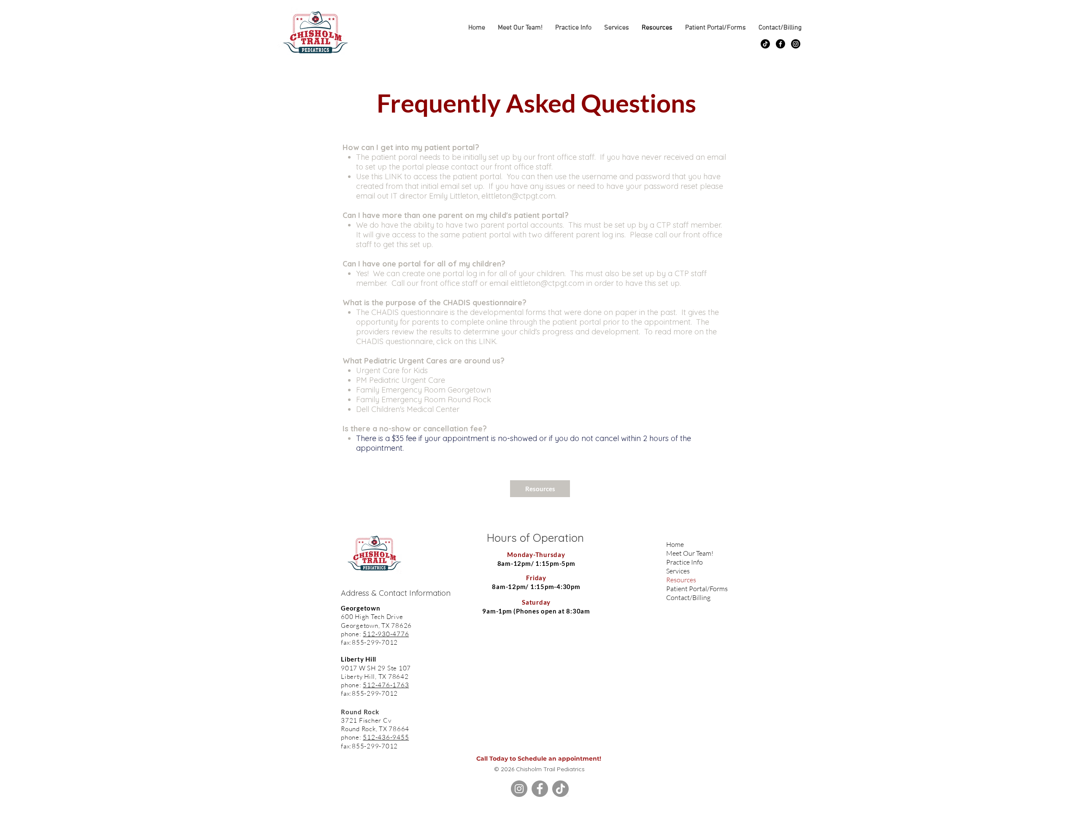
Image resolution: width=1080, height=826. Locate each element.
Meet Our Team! (685, 553)
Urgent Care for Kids (392, 370)
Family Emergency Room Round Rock (423, 399)
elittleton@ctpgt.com (518, 196)
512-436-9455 (386, 737)
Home (675, 544)
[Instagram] (795, 43)
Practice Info (684, 562)
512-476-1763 (386, 685)
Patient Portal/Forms (685, 588)
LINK (393, 176)
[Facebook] (780, 43)
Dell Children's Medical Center (407, 409)
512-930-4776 (386, 634)
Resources (681, 580)
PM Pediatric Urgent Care (400, 380)
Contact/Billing (685, 597)
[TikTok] (765, 43)
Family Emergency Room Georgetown (423, 390)
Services (678, 571)
